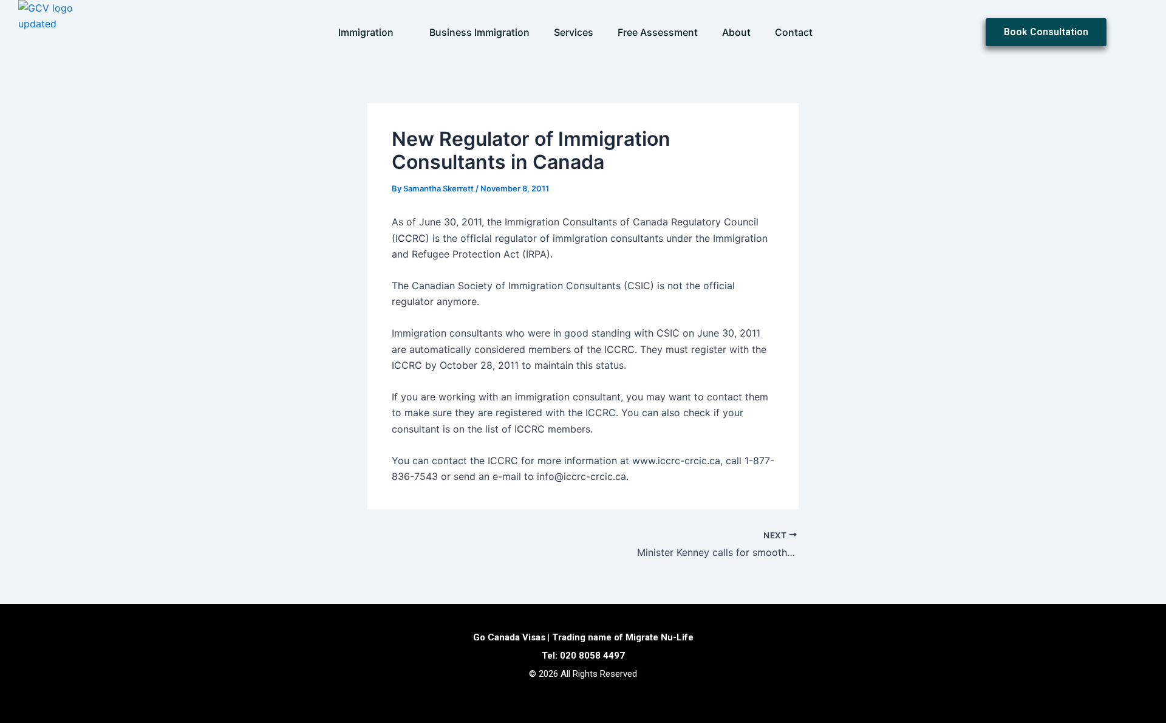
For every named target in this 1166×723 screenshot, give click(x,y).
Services (573, 32)
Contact (794, 32)
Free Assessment (658, 32)
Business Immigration (479, 32)
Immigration (366, 32)
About (736, 32)
